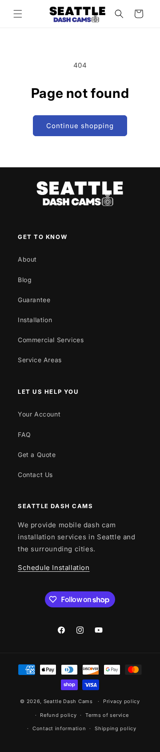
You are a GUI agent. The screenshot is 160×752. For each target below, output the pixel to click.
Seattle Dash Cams (69, 701)
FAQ (24, 434)
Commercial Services (51, 340)
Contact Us (35, 474)
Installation (35, 319)
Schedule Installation (54, 567)
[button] (18, 14)
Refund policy (58, 715)
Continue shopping (80, 125)
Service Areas (40, 360)
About (27, 259)
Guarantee (34, 299)
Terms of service (106, 715)
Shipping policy (115, 728)
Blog (25, 279)
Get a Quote (37, 454)
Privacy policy (121, 701)
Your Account (39, 414)
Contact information (59, 728)
